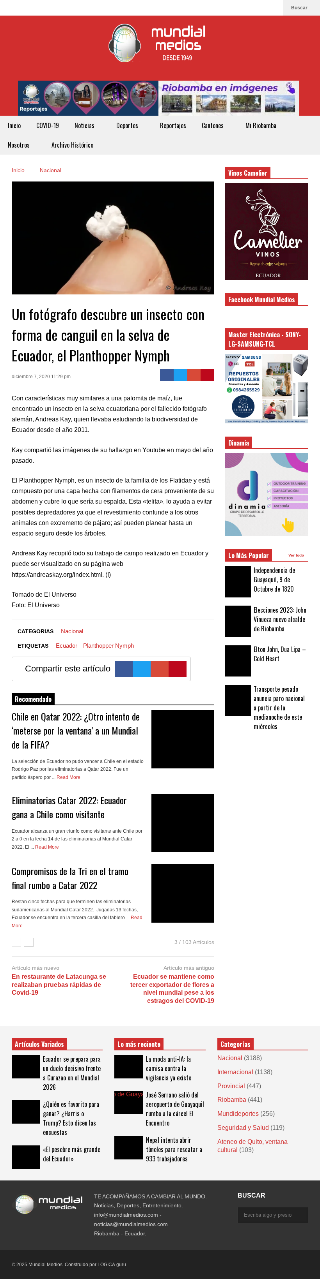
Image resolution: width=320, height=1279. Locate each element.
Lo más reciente (138, 1044)
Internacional (235, 1072)
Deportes (128, 125)
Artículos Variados (39, 1044)
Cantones (213, 125)
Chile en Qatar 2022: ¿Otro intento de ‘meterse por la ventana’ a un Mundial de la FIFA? (76, 730)
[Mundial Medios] (160, 48)
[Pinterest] (207, 375)
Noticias (85, 125)
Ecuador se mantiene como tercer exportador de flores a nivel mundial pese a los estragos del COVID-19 (172, 988)
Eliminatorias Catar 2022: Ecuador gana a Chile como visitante (69, 807)
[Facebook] (273, 8)
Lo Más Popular (248, 555)
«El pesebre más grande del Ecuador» (71, 1154)
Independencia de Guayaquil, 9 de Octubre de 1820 (274, 580)
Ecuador (66, 645)
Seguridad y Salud (243, 1127)
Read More (69, 777)
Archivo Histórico (72, 145)
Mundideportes (238, 1113)
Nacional (72, 631)
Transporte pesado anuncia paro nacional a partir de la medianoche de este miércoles (279, 707)
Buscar (300, 8)
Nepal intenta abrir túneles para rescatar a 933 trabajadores (174, 1149)
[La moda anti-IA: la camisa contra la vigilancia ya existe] (128, 1066)
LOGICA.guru (112, 1264)
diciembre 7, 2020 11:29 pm (41, 376)
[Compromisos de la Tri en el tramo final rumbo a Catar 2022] (182, 893)
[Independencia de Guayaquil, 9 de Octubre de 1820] (238, 581)
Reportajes (173, 125)
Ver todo (296, 555)
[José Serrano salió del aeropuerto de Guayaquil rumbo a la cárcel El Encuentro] (128, 1102)
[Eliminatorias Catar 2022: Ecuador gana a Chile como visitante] (182, 823)
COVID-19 (47, 125)
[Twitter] (180, 375)
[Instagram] (261, 8)
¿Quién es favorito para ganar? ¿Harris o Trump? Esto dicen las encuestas (71, 1118)
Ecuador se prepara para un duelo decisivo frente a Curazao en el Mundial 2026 (72, 1073)
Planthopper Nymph (108, 645)
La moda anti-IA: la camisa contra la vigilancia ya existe (168, 1068)
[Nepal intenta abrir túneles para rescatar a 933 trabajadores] (128, 1147)
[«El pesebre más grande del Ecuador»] (26, 1157)
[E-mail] (194, 375)
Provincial (231, 1086)
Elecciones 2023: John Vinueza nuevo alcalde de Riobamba (280, 619)
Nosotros (19, 145)
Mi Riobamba (261, 125)
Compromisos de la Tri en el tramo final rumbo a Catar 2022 (70, 878)
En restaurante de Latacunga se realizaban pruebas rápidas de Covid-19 (59, 984)
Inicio (14, 125)
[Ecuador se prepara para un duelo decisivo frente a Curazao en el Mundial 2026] (26, 1066)
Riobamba (231, 1099)
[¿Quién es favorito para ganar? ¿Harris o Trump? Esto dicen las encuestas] (26, 1112)
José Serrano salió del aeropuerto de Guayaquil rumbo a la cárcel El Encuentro (175, 1108)
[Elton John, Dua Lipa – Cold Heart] (238, 660)
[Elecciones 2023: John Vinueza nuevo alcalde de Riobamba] (238, 621)
